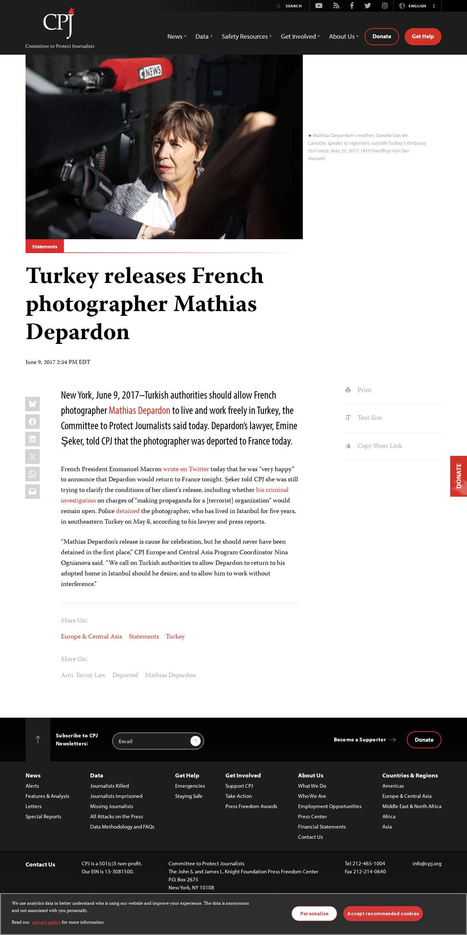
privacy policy (46, 923)
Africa (388, 816)
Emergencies (190, 785)
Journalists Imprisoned (116, 795)
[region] (233, 914)
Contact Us (310, 836)
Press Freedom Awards (251, 806)
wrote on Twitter (186, 469)
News (33, 775)
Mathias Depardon (139, 410)
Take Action (238, 795)
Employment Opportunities (330, 806)
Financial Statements (322, 826)
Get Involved (243, 775)
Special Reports (43, 816)
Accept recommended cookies (382, 913)
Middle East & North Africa (411, 806)
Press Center (312, 816)
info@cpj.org (427, 863)
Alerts (32, 785)
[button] (434, 6)
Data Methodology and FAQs (122, 826)
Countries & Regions (410, 775)
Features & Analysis (47, 795)
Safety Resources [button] (245, 36)
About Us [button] (342, 36)
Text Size (369, 418)
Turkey (175, 637)
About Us (310, 775)
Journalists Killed (109, 785)
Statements (44, 246)
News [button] (174, 36)
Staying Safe (188, 795)
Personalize (314, 913)
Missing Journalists (111, 806)
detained (128, 511)
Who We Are (312, 795)
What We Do (312, 785)
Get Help (423, 36)
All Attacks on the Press (116, 816)
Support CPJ (239, 785)
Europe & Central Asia (91, 637)
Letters (34, 806)
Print (363, 390)
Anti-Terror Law (83, 675)
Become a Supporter (360, 739)
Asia (387, 826)
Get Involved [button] (298, 36)
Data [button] (202, 36)
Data (96, 775)
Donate (382, 36)
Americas (393, 785)
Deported (125, 675)
